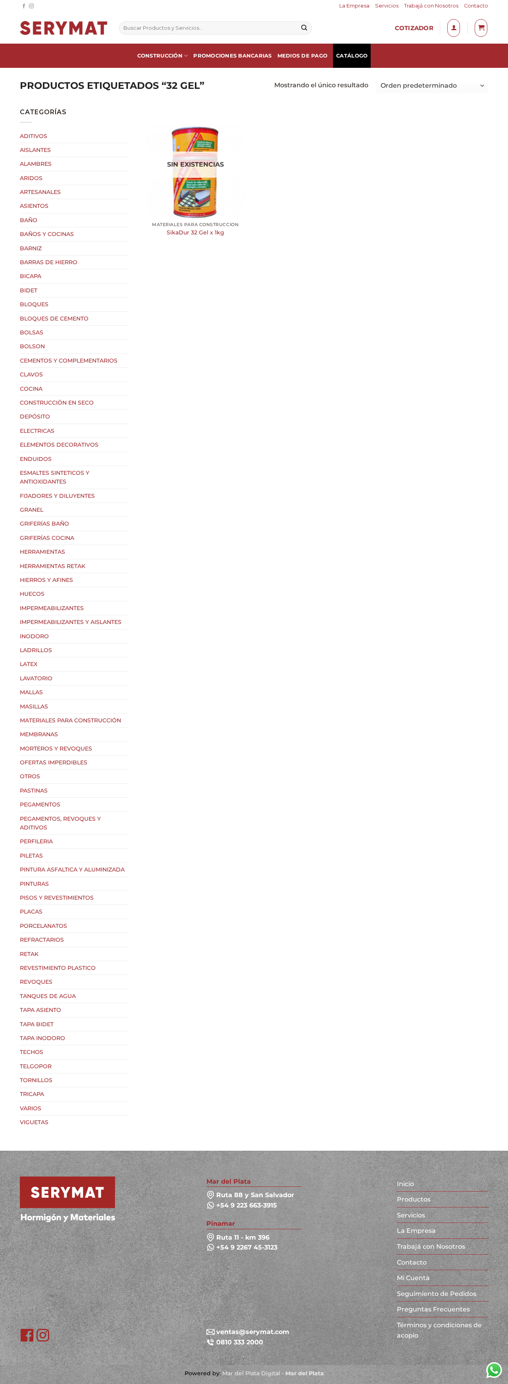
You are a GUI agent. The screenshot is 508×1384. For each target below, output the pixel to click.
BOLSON (32, 346)
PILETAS (31, 855)
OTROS (30, 776)
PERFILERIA (36, 841)
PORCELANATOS (43, 925)
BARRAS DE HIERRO (48, 262)
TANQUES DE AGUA (48, 996)
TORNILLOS (36, 1080)
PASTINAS (34, 790)
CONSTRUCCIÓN (160, 56)
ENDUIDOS (36, 459)
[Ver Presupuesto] (481, 27)
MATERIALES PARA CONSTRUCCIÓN (70, 720)
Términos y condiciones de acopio (439, 1330)
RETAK (29, 954)
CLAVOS (31, 374)
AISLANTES (35, 150)
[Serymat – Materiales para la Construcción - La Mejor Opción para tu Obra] (63, 28)
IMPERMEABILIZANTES (52, 608)
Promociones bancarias (232, 56)
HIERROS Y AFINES (46, 580)
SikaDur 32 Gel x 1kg (195, 232)
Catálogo (352, 56)
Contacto (476, 6)
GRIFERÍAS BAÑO (44, 523)
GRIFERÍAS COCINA (47, 537)
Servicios (386, 6)
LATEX (28, 664)
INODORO (34, 636)
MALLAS (31, 692)
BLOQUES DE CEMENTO (54, 318)
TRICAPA (32, 1094)
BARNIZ (31, 248)
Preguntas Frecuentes (433, 1309)
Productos (414, 1199)
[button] (453, 27)
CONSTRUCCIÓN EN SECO (57, 402)
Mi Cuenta (413, 1278)
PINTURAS (34, 883)
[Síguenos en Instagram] (31, 6)
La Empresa (354, 6)
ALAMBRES (36, 163)
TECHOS (31, 1052)
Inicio (405, 1184)
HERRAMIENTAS (42, 551)
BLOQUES (34, 304)
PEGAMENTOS (40, 804)
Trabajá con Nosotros (431, 6)
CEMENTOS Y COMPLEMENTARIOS (68, 360)
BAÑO (28, 220)
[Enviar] (304, 28)
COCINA (31, 388)
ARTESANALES (40, 192)
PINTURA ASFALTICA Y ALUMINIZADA (72, 869)
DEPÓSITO (35, 416)
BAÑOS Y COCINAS (47, 234)
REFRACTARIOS (42, 939)
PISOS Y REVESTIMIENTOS (57, 897)
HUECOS (32, 593)
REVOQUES (36, 981)
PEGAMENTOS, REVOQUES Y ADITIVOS (60, 823)
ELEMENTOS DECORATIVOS (59, 444)
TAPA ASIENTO (40, 1010)
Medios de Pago (302, 56)
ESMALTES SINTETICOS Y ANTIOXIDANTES (54, 477)
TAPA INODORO (42, 1038)
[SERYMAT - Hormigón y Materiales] (67, 1198)
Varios (30, 1108)
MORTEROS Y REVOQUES (56, 748)
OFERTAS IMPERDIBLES (53, 762)
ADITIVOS (33, 136)
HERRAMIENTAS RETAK (52, 566)
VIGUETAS (34, 1122)
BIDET (28, 290)
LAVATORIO (36, 678)
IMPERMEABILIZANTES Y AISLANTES (70, 622)
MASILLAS (34, 706)
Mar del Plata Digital (251, 1373)
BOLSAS (31, 332)
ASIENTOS (34, 205)
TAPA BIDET (37, 1024)
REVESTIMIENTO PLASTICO (58, 967)
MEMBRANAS (39, 734)
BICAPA (30, 276)
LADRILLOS (36, 650)
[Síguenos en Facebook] (23, 6)
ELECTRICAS (37, 430)
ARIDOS (31, 178)
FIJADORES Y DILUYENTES (57, 495)
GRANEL (31, 509)
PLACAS (31, 911)
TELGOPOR (36, 1066)
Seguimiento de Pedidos (436, 1294)
